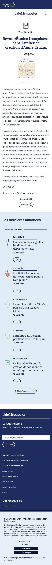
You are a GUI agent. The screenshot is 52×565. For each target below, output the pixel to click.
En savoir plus (8, 186)
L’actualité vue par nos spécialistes (15, 460)
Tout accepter (26, 553)
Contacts (5, 492)
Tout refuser (26, 548)
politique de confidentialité (22, 558)
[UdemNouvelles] (26, 13)
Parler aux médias (9, 487)
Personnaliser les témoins (27, 543)
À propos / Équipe (9, 506)
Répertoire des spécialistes (12, 466)
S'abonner (8, 444)
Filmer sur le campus (10, 476)
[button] (47, 13)
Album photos (7, 471)
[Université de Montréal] (8, 4)
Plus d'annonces (24, 391)
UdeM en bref (7, 482)
